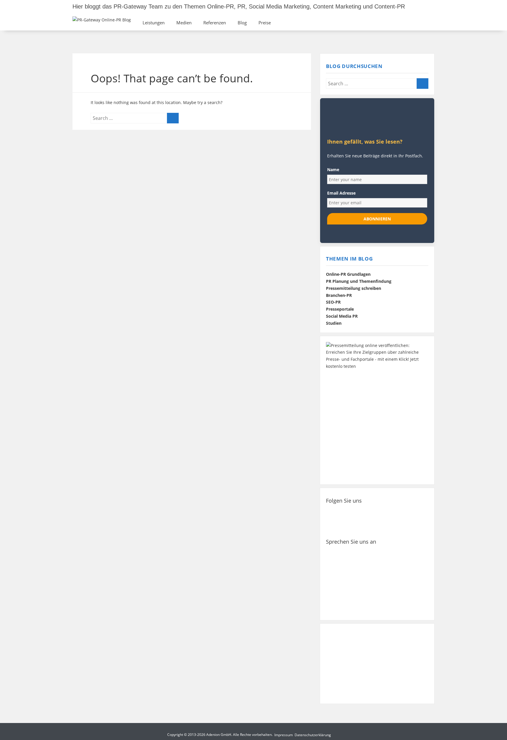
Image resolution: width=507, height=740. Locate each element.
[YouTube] (408, 511)
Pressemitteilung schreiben (353, 288)
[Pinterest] (390, 511)
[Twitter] (353, 511)
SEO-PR (333, 302)
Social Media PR (342, 316)
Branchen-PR (339, 295)
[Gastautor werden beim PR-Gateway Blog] (377, 664)
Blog (242, 22)
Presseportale (340, 309)
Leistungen (154, 22)
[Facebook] (335, 511)
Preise (264, 22)
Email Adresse (341, 193)
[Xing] (371, 511)
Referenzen (214, 22)
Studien (334, 323)
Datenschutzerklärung (313, 734)
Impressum (283, 734)
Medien (184, 22)
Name (333, 169)
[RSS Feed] (335, 526)
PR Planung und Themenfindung (358, 281)
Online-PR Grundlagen (348, 274)
